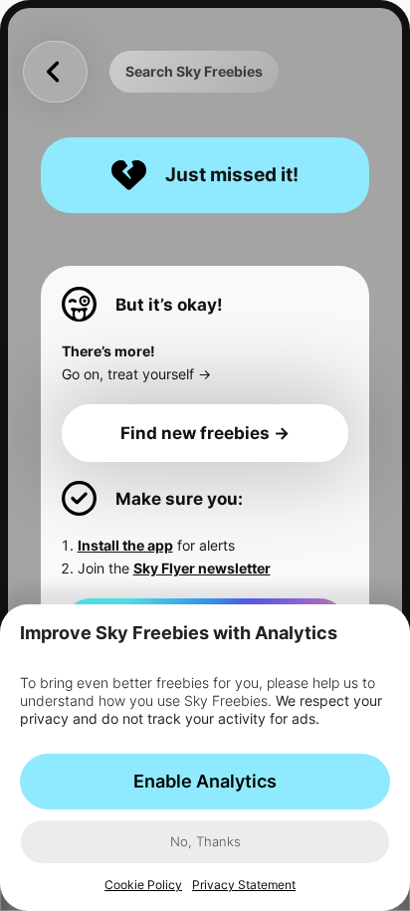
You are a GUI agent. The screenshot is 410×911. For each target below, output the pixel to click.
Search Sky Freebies (194, 71)
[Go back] (55, 72)
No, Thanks (205, 841)
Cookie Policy (143, 884)
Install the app (125, 545)
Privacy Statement (244, 884)
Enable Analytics (205, 781)
